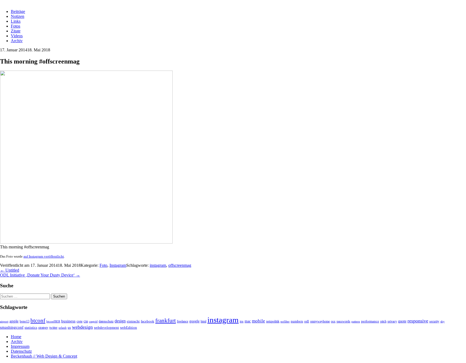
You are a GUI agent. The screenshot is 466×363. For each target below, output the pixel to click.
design (120, 321)
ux (69, 327)
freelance (182, 321)
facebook (147, 321)
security (434, 321)
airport (4, 321)
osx (333, 321)
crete (80, 321)
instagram (158, 265)
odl (306, 321)
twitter (53, 327)
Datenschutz (21, 351)
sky (442, 321)
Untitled (9, 270)
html (203, 321)
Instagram (117, 265)
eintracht (133, 321)
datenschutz (106, 321)
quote (402, 321)
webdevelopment (106, 327)
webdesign (82, 327)
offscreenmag (179, 265)
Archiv (17, 40)
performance (370, 321)
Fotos (15, 26)
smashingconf (11, 327)
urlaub (63, 327)
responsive (417, 321)
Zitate (15, 31)
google (194, 321)
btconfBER (53, 321)
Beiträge (18, 11)
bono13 (24, 321)
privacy (392, 321)
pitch (383, 321)
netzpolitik (272, 321)
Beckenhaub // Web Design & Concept (44, 356)
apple (14, 321)
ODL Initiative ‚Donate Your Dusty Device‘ (40, 275)
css (86, 321)
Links (15, 21)
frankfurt (165, 320)
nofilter (285, 321)
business (68, 321)
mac (248, 321)
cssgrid (93, 321)
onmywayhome (320, 321)
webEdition (128, 327)
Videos (17, 36)
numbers (297, 321)
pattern (355, 321)
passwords (343, 321)
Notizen (17, 16)
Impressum (20, 346)
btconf (37, 320)
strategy (43, 327)
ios (242, 321)
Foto (103, 265)
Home (16, 336)
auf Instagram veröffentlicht (43, 256)
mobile (258, 321)
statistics (31, 327)
